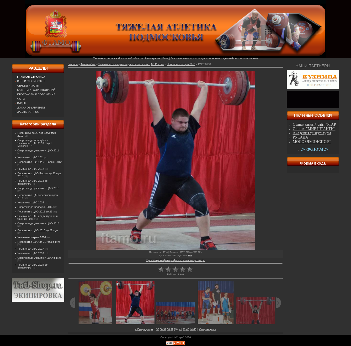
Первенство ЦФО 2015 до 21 (34, 211)
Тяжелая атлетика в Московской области (118, 58)
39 (171, 329)
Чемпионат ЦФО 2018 (30, 253)
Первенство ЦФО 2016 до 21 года (37, 230)
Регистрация (152, 58)
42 (184, 329)
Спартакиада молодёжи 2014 (35, 207)
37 (164, 329)
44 (191, 329)
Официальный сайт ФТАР (314, 124)
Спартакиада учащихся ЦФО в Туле (39, 257)
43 (187, 329)
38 (168, 329)
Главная (73, 64)
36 (161, 329)
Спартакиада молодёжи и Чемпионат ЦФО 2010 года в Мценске (34, 143)
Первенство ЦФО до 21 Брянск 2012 (39, 161)
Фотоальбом (88, 64)
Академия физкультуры (312, 133)
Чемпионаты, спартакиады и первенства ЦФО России (131, 64)
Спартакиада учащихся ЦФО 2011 (38, 150)
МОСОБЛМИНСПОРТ (312, 141)
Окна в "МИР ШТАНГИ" (314, 129)
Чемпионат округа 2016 (31, 237)
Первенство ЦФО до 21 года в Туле (38, 241)
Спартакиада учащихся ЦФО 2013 (38, 188)
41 (180, 329)
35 (157, 329)
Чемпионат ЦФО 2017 (30, 248)
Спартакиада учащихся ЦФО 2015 (38, 223)
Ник (190, 255)
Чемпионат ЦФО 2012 (30, 168)
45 (194, 329)
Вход (165, 58)
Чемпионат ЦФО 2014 (30, 202)
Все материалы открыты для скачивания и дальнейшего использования (214, 58)
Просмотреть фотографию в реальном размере (175, 260)
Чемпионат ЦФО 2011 (30, 157)
